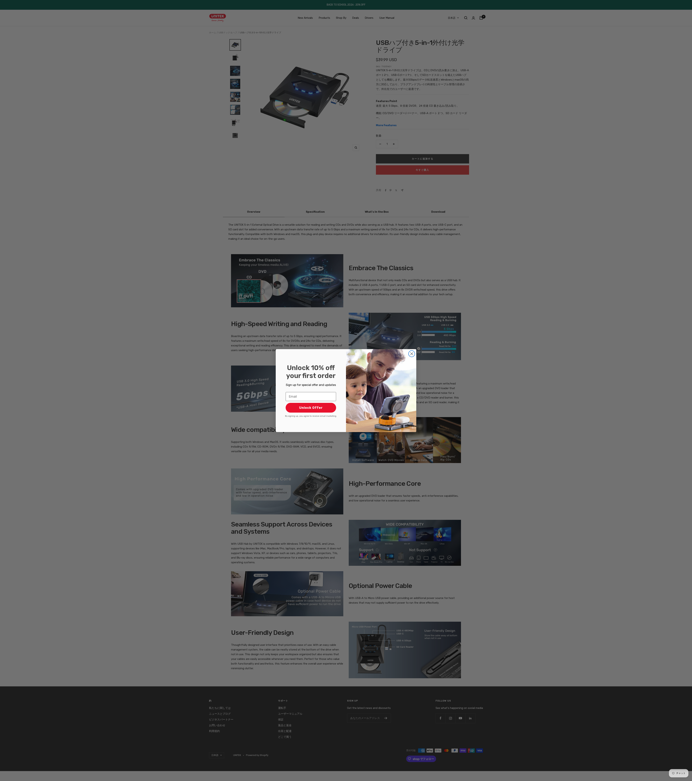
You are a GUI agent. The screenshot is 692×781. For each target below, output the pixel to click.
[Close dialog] (412, 354)
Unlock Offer (311, 408)
